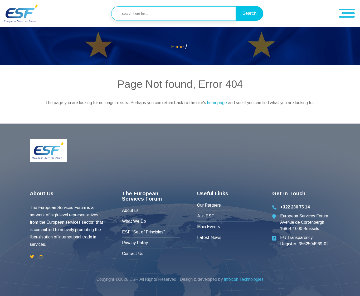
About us (130, 210)
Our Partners (209, 205)
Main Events (208, 226)
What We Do (134, 221)
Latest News (209, 237)
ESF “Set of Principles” (143, 232)
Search (249, 13)
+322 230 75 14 (295, 207)
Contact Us (132, 253)
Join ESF (205, 216)
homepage (217, 102)
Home (177, 46)
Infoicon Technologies (244, 279)
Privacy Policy (135, 243)
